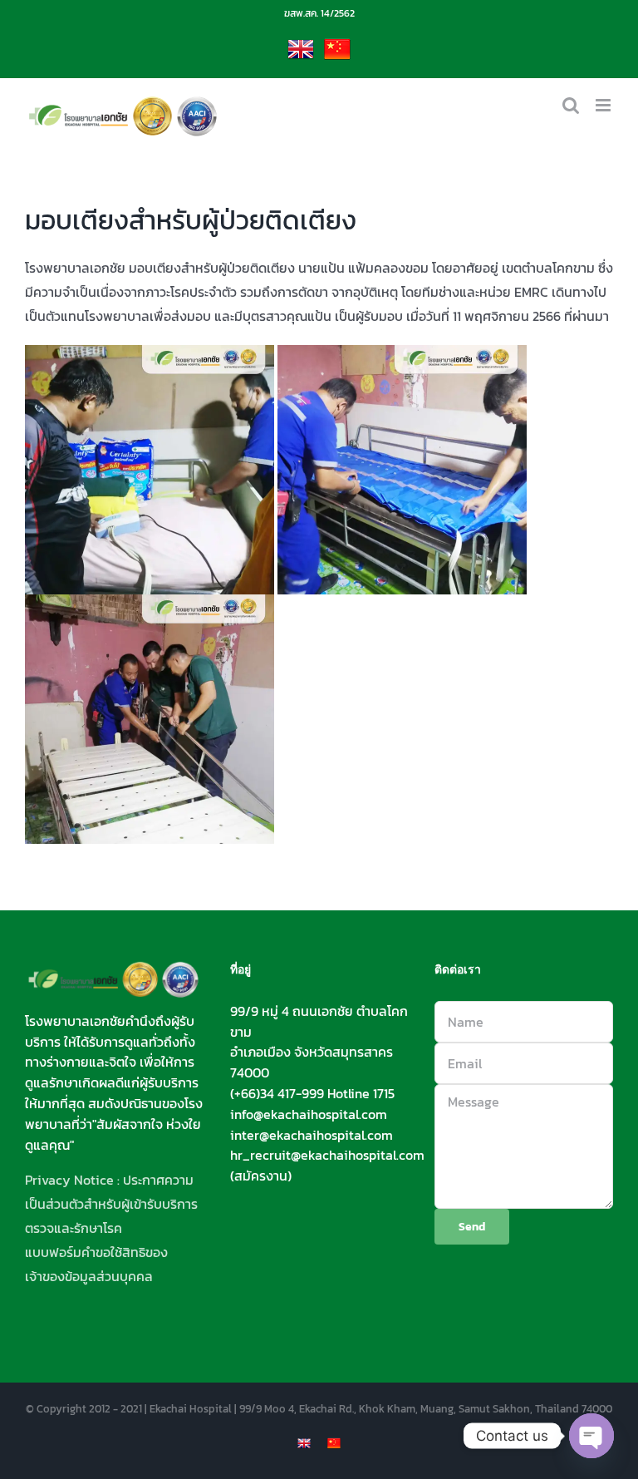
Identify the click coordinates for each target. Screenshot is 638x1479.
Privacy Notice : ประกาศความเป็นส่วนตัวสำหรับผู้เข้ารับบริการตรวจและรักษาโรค (111, 1204)
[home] (114, 972)
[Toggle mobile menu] (604, 105)
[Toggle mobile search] (570, 105)
